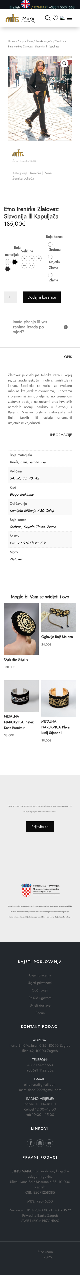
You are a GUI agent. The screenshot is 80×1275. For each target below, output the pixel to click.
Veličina (27, 251)
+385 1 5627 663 (61, 7)
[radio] (7, 262)
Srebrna (15, 526)
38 (24, 478)
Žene (30, 41)
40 (30, 478)
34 (12, 478)
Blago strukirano (22, 494)
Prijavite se (40, 826)
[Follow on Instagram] (40, 1143)
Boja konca (54, 236)
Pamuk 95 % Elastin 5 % (28, 543)
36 (18, 478)
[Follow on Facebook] (30, 1143)
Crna (23, 462)
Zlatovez (16, 559)
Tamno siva (38, 462)
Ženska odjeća (44, 41)
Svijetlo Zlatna (34, 526)
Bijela (14, 462)
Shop (21, 41)
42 (37, 478)
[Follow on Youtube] (49, 1143)
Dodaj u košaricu (42, 297)
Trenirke (59, 41)
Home (11, 41)
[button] (64, 63)
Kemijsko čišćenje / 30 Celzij (32, 510)
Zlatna (51, 526)
